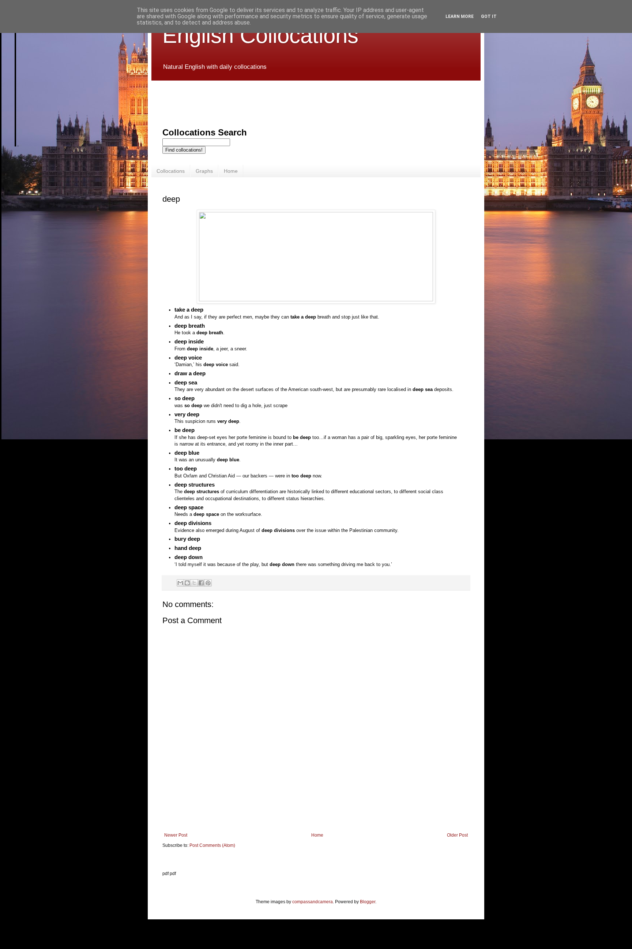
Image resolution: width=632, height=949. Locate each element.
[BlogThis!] (187, 583)
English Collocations (260, 35)
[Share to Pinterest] (208, 583)
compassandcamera (312, 901)
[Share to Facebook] (201, 583)
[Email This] (180, 583)
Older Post (457, 835)
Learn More (459, 16)
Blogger (367, 901)
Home (231, 171)
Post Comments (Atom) (212, 845)
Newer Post (175, 835)
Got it (489, 16)
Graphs (204, 171)
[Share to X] (194, 583)
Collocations (171, 171)
